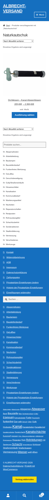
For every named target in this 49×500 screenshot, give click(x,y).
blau (20, 414)
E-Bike (36, 414)
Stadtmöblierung (12, 231)
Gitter (30, 422)
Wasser (22, 451)
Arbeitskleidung (12, 156)
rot (44, 440)
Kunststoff (7, 436)
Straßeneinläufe (10, 448)
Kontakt (9, 252)
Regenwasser (7, 440)
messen (14, 436)
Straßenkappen (24, 448)
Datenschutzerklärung (16, 272)
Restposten (10, 214)
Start (8, 25)
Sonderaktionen (12, 227)
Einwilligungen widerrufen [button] (18, 293)
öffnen (35, 452)
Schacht (17, 444)
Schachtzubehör (12, 222)
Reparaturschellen (13, 209)
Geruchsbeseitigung (14, 178)
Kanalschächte (36, 431)
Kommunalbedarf (13, 196)
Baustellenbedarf (13, 165)
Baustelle (13, 413)
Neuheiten (10, 205)
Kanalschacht (20, 432)
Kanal (17, 426)
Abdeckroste (15, 409)
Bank (5, 414)
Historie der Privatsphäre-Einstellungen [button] (24, 288)
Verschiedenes (12, 240)
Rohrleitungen (34, 439)
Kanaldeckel (40, 427)
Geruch (24, 422)
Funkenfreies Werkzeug (16, 169)
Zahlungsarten (13, 277)
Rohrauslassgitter (13, 218)
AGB (8, 262)
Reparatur (16, 440)
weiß (30, 452)
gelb (20, 422)
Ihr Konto (8, 495)
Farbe (28, 418)
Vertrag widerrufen (24, 479)
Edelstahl (8, 417)
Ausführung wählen (24, 115)
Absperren (25, 409)
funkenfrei (8, 421)
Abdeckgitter (7, 409)
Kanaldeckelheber (8, 432)
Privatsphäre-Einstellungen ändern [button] (22, 282)
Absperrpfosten (12, 152)
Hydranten (7, 427)
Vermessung (11, 236)
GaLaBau (10, 174)
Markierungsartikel (13, 200)
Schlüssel (37, 445)
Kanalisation (11, 191)
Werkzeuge (10, 244)
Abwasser (38, 409)
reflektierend (39, 436)
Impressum (11, 267)
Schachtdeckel (27, 444)
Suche (24, 495)
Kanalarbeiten (28, 427)
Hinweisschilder (12, 187)
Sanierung (7, 445)
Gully (34, 422)
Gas (16, 421)
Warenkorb (38, 493)
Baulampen (10, 161)
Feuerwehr (36, 418)
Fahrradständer (19, 418)
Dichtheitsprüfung (27, 414)
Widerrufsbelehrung (15, 257)
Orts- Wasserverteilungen (26, 436)
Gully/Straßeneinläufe (15, 183)
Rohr (23, 440)
